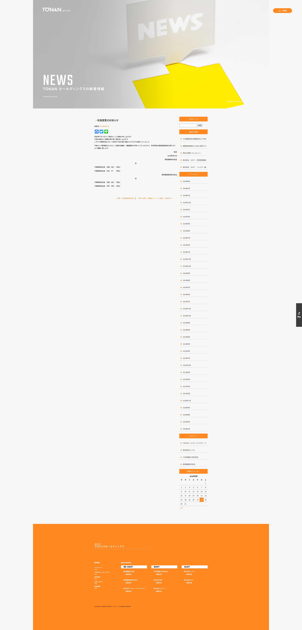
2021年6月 (186, 372)
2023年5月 (186, 294)
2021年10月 (187, 365)
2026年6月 (186, 181)
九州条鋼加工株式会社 (190, 457)
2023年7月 (186, 287)
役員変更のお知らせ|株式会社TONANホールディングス (241, 101)
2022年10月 (187, 316)
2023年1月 (186, 301)
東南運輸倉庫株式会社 (134, 579)
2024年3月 (186, 245)
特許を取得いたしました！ (192, 153)
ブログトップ (193, 119)
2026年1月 (186, 195)
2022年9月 (186, 323)
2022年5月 (186, 344)
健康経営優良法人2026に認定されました (195, 146)
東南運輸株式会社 (189, 464)
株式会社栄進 (164, 579)
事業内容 (134, 575)
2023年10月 (187, 266)
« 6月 (181, 508)
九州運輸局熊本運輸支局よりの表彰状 (195, 139)
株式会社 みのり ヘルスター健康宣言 (195, 167)
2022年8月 (186, 330)
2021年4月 (186, 386)
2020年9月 (186, 407)
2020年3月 (186, 429)
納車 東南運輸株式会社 (126, 198)
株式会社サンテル (189, 450)
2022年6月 (186, 337)
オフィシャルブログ (102, 587)
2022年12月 (187, 308)
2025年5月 (186, 209)
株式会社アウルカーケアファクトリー (134, 587)
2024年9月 (186, 224)
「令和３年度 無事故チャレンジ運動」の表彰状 (154, 198)
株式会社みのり (195, 579)
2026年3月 (186, 188)
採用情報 (102, 577)
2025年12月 (187, 202)
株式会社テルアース (164, 587)
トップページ (102, 568)
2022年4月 (186, 351)
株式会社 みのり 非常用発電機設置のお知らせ (195, 160)
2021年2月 (186, 393)
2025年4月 (186, 217)
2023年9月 (186, 273)
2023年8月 (186, 280)
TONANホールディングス (102, 573)
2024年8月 (186, 231)
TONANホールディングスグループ (194, 443)
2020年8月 (186, 415)
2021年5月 (186, 379)
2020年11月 (187, 400)
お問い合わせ (102, 582)
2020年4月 (186, 422)
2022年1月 (186, 358)
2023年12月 (187, 259)
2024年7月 (186, 238)
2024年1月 (186, 252)
